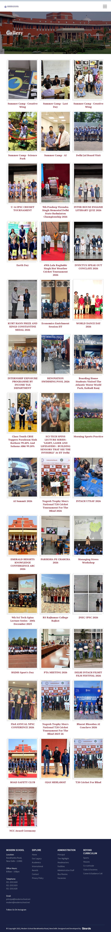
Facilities (61, 866)
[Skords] (86, 928)
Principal (61, 854)
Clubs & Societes (90, 869)
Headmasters (63, 862)
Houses (86, 861)
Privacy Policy (37, 878)
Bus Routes (63, 874)
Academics (36, 862)
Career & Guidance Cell (92, 873)
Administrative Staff (66, 870)
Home (34, 854)
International (37, 866)
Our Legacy (37, 858)
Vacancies (62, 878)
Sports (86, 858)
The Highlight (63, 858)
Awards (35, 870)
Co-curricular (88, 865)
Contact (35, 874)
